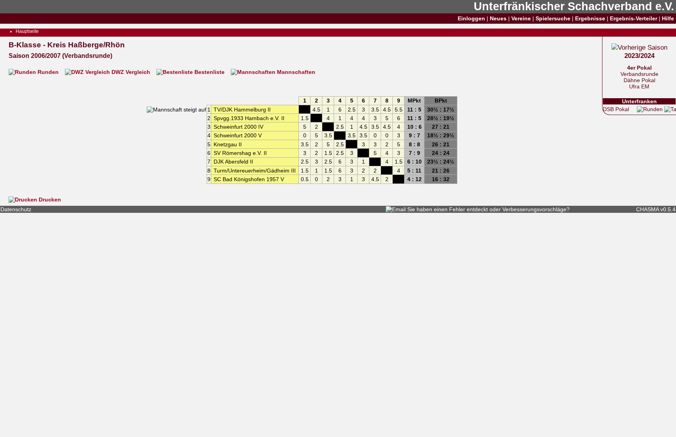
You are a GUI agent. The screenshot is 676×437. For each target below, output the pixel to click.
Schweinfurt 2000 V (238, 135)
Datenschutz (15, 209)
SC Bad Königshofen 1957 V (249, 179)
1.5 (305, 118)
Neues (498, 18)
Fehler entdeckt (468, 209)
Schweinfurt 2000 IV (238, 127)
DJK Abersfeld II (233, 161)
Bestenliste (209, 72)
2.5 (352, 109)
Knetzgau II (228, 144)
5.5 (399, 109)
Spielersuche (553, 18)
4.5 (316, 109)
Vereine (521, 18)
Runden (48, 72)
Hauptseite (27, 31)
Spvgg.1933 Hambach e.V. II (249, 118)
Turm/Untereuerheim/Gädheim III (255, 170)
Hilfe (668, 18)
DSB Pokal (616, 109)
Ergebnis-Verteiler (633, 18)
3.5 (375, 109)
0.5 (305, 179)
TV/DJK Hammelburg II (242, 109)
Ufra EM (639, 86)
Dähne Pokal (639, 80)
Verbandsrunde (639, 74)
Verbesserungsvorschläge (534, 209)
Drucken (49, 199)
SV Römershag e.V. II (240, 153)
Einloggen (471, 18)
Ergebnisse (590, 18)
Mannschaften (295, 72)
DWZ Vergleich (131, 72)
